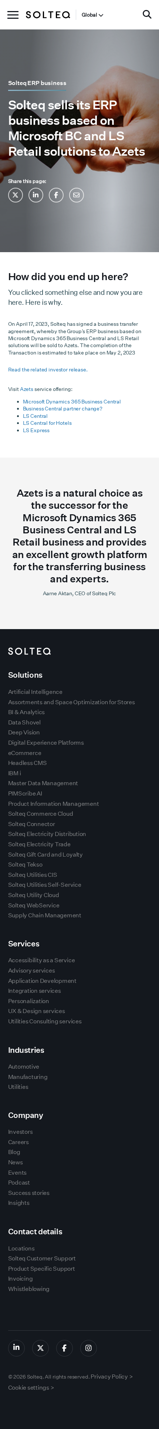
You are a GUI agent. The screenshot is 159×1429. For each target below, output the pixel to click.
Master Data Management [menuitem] (43, 783)
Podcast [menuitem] (19, 1182)
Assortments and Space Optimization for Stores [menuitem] (71, 702)
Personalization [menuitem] (28, 1001)
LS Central (35, 416)
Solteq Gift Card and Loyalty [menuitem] (45, 854)
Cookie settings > (31, 1387)
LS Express (36, 430)
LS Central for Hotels (47, 423)
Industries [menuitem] (26, 1050)
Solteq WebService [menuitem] (34, 905)
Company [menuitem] (25, 1115)
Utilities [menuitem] (18, 1086)
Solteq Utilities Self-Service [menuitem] (44, 884)
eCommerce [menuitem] (24, 752)
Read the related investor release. (48, 369)
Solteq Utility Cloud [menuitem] (33, 895)
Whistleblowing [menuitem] (29, 1288)
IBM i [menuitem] (14, 773)
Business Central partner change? (62, 408)
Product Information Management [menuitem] (53, 803)
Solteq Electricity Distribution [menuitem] (47, 833)
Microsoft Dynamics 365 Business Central (72, 401)
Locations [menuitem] (21, 1248)
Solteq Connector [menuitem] (31, 824)
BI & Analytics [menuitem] (26, 712)
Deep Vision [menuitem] (24, 732)
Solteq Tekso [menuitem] (25, 864)
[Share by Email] (76, 195)
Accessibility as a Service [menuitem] (41, 960)
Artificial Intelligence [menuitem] (35, 691)
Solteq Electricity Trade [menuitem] (39, 844)
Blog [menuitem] (14, 1152)
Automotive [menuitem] (24, 1066)
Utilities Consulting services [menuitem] (45, 1021)
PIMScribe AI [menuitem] (25, 793)
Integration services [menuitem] (34, 990)
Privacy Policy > (112, 1376)
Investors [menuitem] (20, 1131)
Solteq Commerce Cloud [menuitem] (40, 813)
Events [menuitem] (17, 1172)
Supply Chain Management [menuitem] (44, 915)
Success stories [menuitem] (29, 1192)
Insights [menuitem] (19, 1202)
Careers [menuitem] (18, 1142)
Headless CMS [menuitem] (27, 762)
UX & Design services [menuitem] (36, 1011)
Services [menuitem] (24, 943)
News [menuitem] (15, 1162)
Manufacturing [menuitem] (28, 1076)
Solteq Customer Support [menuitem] (42, 1258)
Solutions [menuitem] (25, 675)
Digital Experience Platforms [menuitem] (46, 742)
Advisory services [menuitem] (31, 970)
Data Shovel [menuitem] (24, 722)
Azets (26, 389)
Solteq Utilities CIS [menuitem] (32, 874)
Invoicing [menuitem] (20, 1278)
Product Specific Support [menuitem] (41, 1268)
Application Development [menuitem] (42, 980)
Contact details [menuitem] (35, 1231)
